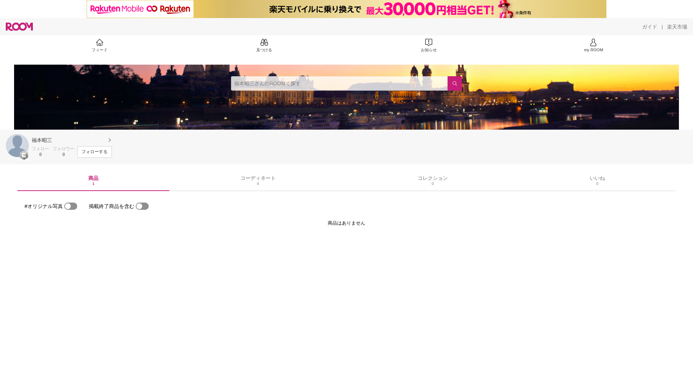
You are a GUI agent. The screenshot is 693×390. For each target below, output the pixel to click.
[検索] (455, 83)
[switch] (70, 206)
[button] (17, 145)
